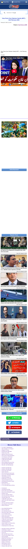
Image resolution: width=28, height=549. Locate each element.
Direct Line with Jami (5, 509)
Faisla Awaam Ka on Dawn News (8, 525)
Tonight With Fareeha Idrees (7, 498)
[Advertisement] (14, 39)
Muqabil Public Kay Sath (6, 540)
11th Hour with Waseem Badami (7, 502)
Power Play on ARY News (6, 470)
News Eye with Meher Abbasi (7, 494)
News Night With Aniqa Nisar (7, 508)
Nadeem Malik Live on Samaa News (8, 523)
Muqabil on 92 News (5, 450)
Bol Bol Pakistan (5, 482)
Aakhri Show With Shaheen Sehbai (8, 500)
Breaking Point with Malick (6, 539)
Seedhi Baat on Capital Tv (6, 529)
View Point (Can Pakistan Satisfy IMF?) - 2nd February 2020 (14, 19)
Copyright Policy (17, 1)
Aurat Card (4, 532)
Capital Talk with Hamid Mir (7, 459)
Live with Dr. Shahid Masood (7, 447)
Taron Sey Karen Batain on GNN (8, 535)
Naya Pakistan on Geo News (7, 504)
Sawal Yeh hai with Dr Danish (7, 520)
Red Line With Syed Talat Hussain (8, 473)
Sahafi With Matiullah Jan (6, 477)
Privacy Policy (6, 1)
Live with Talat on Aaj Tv (6, 544)
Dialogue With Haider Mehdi (7, 458)
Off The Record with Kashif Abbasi (8, 455)
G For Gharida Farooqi (6, 513)
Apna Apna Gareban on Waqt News (8, 528)
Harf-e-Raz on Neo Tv (6, 483)
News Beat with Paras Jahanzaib (8, 496)
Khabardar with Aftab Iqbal (6, 467)
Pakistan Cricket (5, 493)
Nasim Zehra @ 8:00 (5, 516)
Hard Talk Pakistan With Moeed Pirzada (7, 463)
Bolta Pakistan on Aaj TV (6, 543)
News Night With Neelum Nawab (8, 531)
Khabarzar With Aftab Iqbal (6, 469)
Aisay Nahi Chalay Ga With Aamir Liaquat (8, 512)
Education (3, 501)
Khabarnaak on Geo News (6, 478)
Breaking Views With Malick (7, 451)
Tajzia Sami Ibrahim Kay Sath (7, 479)
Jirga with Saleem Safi (6, 497)
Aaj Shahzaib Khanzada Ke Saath (8, 481)
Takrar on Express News (6, 524)
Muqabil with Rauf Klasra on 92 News (7, 538)
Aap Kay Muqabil (5, 536)
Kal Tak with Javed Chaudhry (7, 490)
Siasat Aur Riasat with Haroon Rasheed (7, 454)
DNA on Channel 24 (5, 505)
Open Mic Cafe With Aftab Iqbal (7, 464)
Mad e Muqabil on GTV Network (7, 448)
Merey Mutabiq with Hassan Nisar (8, 462)
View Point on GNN (22, 24)
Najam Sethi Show (5, 471)
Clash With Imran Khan (6, 489)
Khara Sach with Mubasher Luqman (8, 492)
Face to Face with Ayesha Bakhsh (8, 474)
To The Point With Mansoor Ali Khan (8, 485)
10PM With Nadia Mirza (6, 521)
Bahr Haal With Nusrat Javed (7, 533)
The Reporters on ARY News (7, 456)
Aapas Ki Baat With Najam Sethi (7, 517)
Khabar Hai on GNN (5, 452)
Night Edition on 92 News (6, 475)
